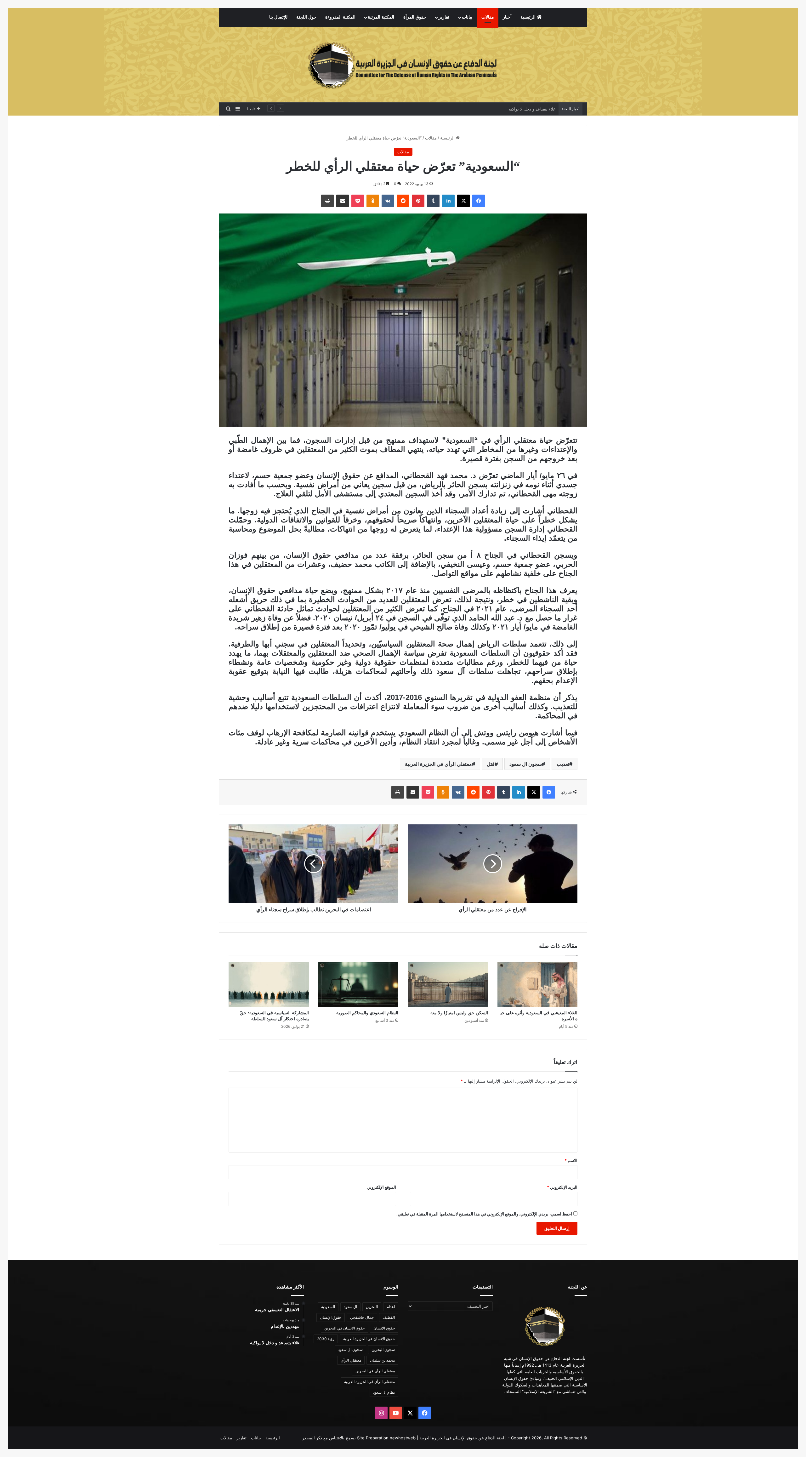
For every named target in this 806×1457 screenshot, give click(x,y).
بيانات (467, 17)
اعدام (391, 1306)
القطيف (389, 1317)
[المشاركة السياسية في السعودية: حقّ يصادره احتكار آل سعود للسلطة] (269, 984)
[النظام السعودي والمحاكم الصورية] (358, 984)
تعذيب (563, 764)
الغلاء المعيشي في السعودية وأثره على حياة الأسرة (510, 108)
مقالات (487, 17)
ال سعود (350, 1306)
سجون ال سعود (525, 764)
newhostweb (403, 1437)
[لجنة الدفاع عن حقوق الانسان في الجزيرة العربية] (403, 64)
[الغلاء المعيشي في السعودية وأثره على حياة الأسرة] (537, 984)
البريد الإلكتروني (562, 1187)
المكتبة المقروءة (340, 17)
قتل (491, 764)
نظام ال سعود (384, 1392)
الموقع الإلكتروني (381, 1187)
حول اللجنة (306, 17)
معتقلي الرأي (351, 1360)
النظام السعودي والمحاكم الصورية (367, 1012)
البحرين (372, 1306)
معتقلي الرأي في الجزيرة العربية (438, 764)
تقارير (444, 17)
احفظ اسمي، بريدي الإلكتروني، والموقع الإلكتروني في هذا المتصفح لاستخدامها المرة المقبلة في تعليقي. (484, 1213)
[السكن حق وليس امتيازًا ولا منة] (448, 984)
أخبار (507, 17)
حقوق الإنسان (330, 1317)
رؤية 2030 (325, 1338)
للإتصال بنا (278, 17)
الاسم (571, 1160)
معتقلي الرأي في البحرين (375, 1371)
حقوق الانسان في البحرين (344, 1328)
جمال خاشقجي (362, 1317)
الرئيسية (528, 17)
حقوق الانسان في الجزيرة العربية (369, 1338)
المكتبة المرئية (381, 17)
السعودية (328, 1306)
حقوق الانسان (384, 1328)
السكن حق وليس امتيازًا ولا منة (459, 1012)
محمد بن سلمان (382, 1360)
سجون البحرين (383, 1349)
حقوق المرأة (414, 17)
